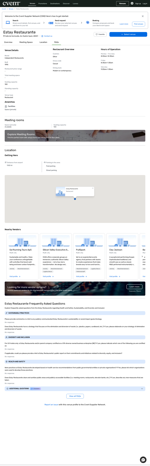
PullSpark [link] (80, 249)
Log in (145, 4)
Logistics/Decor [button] (47, 271)
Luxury (75, 4)
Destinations (55, 4)
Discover (66, 4)
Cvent (4, 9)
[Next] (142, 256)
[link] (22, 240)
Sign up (138, 4)
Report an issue (51, 404)
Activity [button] (12, 268)
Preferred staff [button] (81, 271)
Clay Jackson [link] (115, 249)
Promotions (42, 4)
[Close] (142, 16)
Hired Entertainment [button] (23, 268)
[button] (75, 199)
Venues (32, 3)
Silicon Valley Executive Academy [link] (56, 249)
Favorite (102, 34)
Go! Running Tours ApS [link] (20, 249)
